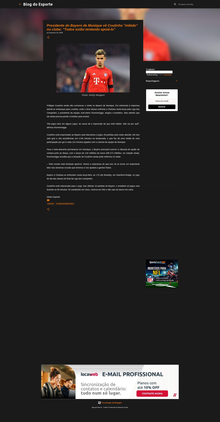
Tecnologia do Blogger (111, 402)
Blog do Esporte (38, 4)
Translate (167, 74)
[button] (48, 37)
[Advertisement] (162, 149)
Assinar (161, 107)
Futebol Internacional (65, 204)
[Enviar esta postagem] (48, 201)
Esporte (51, 204)
